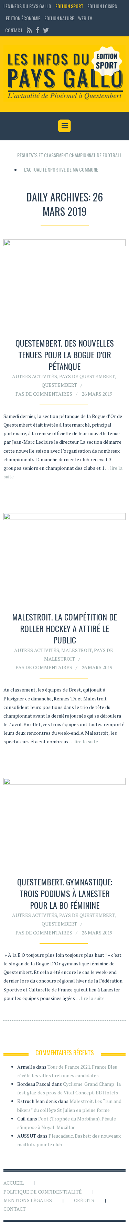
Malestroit (76, 650)
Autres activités (34, 376)
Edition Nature (59, 18)
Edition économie (23, 18)
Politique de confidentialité (42, 1191)
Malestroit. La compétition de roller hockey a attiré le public (64, 628)
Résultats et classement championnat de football (69, 155)
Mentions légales (27, 1200)
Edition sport (69, 6)
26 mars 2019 (97, 394)
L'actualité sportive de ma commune (61, 169)
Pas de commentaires (43, 394)
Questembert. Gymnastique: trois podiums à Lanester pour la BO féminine (64, 893)
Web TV (85, 18)
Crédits (84, 1200)
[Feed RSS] (29, 30)
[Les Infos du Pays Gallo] (64, 73)
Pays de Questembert (87, 376)
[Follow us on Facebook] (37, 30)
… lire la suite (83, 741)
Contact (14, 30)
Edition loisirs (102, 6)
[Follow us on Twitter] (45, 30)
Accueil (13, 1182)
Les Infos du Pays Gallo (27, 6)
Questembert (59, 385)
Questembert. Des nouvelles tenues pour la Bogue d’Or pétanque (64, 354)
